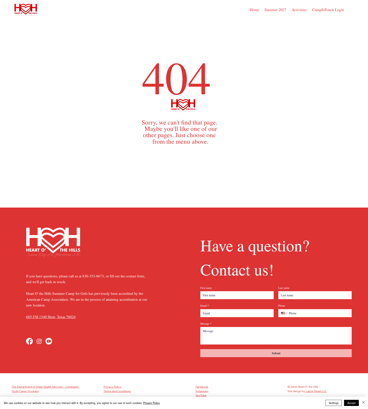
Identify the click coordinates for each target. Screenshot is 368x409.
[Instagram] (39, 341)
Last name (283, 288)
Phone (281, 305)
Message (205, 323)
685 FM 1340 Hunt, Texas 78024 (51, 316)
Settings (333, 403)
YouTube (201, 395)
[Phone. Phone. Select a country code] (284, 313)
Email (204, 305)
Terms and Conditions (117, 391)
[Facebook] (29, 341)
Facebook (202, 387)
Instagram (202, 391)
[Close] (363, 403)
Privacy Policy (112, 387)
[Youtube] (48, 341)
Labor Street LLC (316, 391)
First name (206, 288)
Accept (351, 403)
